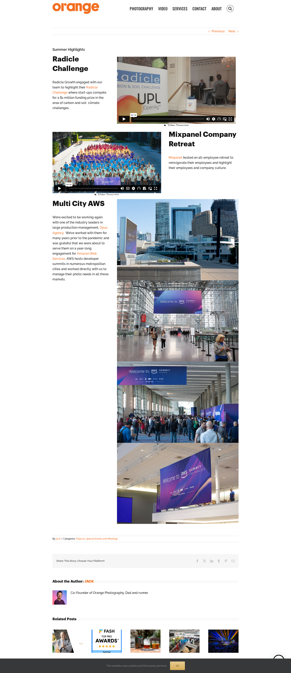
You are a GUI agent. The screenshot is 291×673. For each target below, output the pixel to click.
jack (58, 538)
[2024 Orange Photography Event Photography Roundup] (145, 631)
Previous (218, 31)
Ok (177, 665)
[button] (230, 8)
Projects (80, 538)
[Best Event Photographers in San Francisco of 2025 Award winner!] (106, 631)
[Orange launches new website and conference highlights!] (184, 631)
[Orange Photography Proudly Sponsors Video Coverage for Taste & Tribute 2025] (67, 631)
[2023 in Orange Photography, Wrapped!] (223, 631)
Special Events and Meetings (102, 538)
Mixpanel (175, 157)
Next (231, 31)
